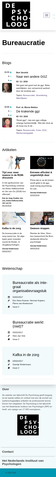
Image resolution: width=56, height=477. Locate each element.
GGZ (44, 130)
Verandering (41, 95)
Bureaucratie (29, 95)
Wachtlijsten (21, 98)
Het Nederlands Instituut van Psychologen (23, 462)
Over (5, 389)
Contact (7, 451)
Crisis (38, 130)
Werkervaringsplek (24, 133)
